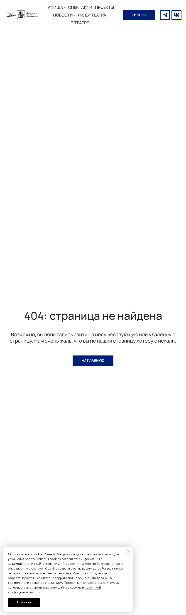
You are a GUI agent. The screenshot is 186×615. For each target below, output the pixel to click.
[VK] (176, 15)
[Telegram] (165, 15)
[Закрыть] (128, 551)
